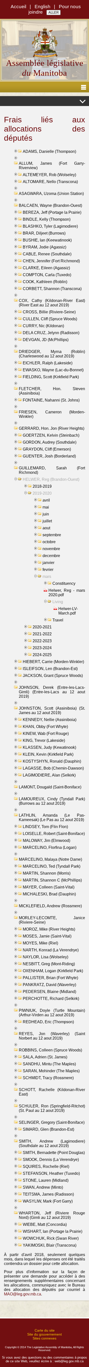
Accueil (18, 6)
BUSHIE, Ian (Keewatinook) (47, 240)
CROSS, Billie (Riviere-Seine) (49, 312)
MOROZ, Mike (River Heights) (49, 929)
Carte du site (45, 1330)
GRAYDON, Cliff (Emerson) (47, 449)
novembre (51, 549)
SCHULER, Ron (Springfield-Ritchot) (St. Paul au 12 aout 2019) (52, 1108)
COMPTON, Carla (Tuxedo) (47, 275)
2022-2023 (42, 641)
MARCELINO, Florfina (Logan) (49, 847)
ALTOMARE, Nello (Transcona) (50, 182)
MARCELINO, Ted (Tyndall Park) (51, 866)
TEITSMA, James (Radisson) (48, 1194)
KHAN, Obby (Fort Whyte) (45, 726)
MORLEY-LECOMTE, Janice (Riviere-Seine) (52, 920)
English (42, 6)
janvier (48, 563)
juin (46, 514)
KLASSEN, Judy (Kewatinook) (49, 747)
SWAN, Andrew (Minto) (43, 1187)
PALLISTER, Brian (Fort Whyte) (50, 978)
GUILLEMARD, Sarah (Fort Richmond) (52, 470)
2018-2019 (42, 486)
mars (47, 576)
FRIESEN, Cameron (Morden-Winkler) (52, 414)
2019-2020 (42, 493)
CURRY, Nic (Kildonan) (43, 326)
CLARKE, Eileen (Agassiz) (46, 268)
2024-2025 (42, 655)
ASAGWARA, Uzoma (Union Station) (51, 193)
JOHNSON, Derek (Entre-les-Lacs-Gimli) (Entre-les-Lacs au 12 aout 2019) (52, 691)
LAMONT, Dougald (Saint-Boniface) (50, 787)
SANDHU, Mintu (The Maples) (49, 1064)
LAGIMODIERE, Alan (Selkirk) (49, 775)
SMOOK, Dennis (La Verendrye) (51, 1159)
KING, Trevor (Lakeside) (44, 740)
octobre (49, 542)
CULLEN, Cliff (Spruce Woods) (50, 319)
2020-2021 (42, 627)
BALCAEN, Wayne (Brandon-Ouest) (50, 205)
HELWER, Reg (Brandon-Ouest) (51, 479)
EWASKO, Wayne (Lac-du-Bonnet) (53, 370)
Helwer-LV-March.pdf (68, 611)
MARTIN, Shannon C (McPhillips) (52, 880)
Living (57, 602)
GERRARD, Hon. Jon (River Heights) (51, 428)
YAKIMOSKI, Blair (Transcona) (49, 1245)
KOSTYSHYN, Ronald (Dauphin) (52, 761)
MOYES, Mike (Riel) (40, 943)
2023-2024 (42, 648)
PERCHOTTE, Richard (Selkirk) (51, 998)
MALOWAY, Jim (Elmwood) (46, 840)
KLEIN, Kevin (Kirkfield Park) (48, 754)
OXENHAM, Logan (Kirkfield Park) (53, 971)
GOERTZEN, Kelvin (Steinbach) (51, 435)
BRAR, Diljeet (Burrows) (44, 233)
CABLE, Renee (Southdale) (47, 254)
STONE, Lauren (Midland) (45, 1180)
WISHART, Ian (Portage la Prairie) (52, 1231)
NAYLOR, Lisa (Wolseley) (45, 957)
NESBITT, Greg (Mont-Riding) (49, 964)
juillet (47, 521)
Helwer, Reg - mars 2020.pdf (66, 592)
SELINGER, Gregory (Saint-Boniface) (52, 1122)
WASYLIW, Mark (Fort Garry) (48, 1201)
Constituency (63, 583)
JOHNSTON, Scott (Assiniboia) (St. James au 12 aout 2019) (52, 710)
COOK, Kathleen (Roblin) (45, 282)
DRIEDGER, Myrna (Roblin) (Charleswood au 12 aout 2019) (52, 353)
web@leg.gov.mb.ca (69, 1361)
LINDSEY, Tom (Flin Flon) (45, 827)
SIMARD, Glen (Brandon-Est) (48, 1129)
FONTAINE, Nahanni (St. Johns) (51, 400)
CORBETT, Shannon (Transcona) (52, 289)
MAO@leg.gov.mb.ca (22, 1294)
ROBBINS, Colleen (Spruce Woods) (50, 1050)
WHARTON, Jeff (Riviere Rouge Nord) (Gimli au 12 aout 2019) (52, 1215)
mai (46, 507)
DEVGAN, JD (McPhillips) (45, 340)
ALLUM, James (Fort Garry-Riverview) (52, 165)
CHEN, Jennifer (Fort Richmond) (51, 261)
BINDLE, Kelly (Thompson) (46, 219)
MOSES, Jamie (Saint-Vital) (47, 936)
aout (46, 528)
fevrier (48, 569)
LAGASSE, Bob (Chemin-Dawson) (53, 768)
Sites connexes (44, 1338)
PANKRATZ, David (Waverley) (49, 985)
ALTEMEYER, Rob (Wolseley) (49, 175)
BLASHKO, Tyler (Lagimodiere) (50, 226)
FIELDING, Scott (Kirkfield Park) (51, 377)
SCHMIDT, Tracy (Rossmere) (48, 1078)
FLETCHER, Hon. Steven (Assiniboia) (52, 391)
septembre (52, 535)
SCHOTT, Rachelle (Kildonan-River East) (52, 1092)
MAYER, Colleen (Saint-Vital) (48, 887)
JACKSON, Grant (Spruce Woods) (53, 675)
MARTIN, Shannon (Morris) (46, 873)
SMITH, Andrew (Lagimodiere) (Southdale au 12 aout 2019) (52, 1143)
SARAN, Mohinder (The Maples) (51, 1071)
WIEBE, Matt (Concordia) (45, 1224)
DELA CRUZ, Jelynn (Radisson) (51, 333)
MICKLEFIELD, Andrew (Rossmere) (50, 906)
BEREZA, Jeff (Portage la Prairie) (52, 212)
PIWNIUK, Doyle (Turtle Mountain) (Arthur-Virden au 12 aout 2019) (52, 1012)
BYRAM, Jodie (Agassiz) (44, 247)
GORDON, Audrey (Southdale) (49, 442)
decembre (51, 556)
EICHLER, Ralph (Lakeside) (47, 363)
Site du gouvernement (44, 1334)
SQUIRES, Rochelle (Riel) (46, 1166)
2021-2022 (42, 634)
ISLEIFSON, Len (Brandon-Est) (50, 669)
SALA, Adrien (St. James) (45, 1057)
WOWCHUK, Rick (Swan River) (51, 1238)
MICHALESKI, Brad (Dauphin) (49, 894)
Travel (57, 620)
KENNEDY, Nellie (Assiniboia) (49, 720)
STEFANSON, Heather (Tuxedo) (51, 1173)
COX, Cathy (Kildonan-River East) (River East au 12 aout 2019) (52, 302)
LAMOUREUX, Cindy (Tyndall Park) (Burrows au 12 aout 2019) (52, 801)
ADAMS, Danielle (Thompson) (49, 151)
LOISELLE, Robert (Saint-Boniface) (54, 833)
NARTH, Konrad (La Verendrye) (51, 950)
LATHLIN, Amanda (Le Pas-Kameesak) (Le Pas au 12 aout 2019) (52, 817)
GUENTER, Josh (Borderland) (49, 456)
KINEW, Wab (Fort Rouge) (46, 733)
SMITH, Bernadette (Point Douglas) (54, 1153)
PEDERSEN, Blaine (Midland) (49, 992)
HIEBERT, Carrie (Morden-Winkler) (53, 662)
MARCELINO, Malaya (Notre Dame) (50, 859)
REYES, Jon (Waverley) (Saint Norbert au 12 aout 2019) (52, 1036)
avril (46, 500)
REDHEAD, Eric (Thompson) (48, 1022)
